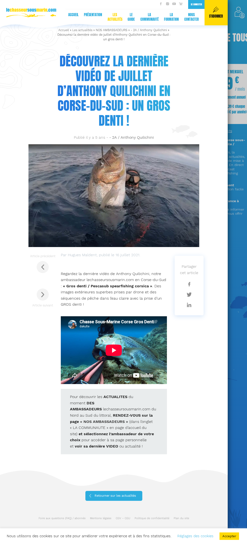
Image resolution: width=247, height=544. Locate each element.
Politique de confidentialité (152, 518)
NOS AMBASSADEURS (111, 30)
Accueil (73, 14)
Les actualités (115, 17)
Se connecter (196, 4)
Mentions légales (100, 518)
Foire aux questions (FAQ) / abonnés (62, 518)
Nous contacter (191, 17)
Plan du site (181, 518)
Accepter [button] (229, 536)
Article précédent (42, 256)
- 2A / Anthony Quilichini (149, 30)
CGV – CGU (123, 518)
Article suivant (42, 305)
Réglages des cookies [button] (195, 536)
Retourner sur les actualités (115, 495)
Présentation (93, 14)
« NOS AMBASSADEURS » (104, 421)
